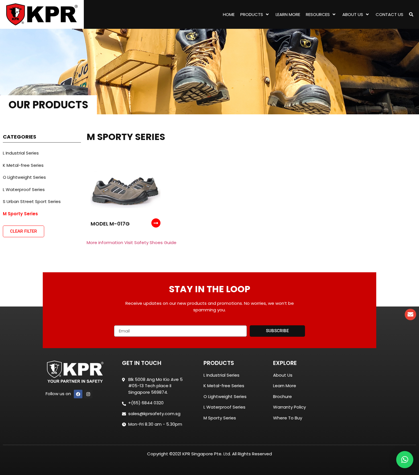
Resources (318, 14)
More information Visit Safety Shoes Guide (131, 242)
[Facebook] (78, 394)
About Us (352, 14)
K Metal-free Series (23, 165)
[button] (404, 459)
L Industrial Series (21, 153)
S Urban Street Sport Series (32, 201)
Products (251, 14)
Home (229, 14)
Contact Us (389, 14)
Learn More (288, 14)
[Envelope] (410, 314)
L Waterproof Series (24, 189)
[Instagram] (88, 394)
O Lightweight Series (24, 177)
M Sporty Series (20, 214)
